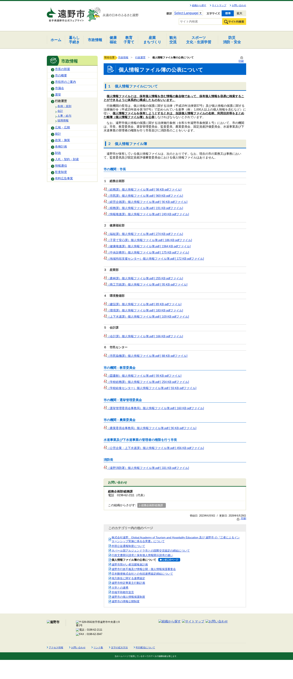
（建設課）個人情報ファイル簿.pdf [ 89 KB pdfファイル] (144, 304)
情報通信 (61, 165)
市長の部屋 (62, 69)
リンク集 (98, 647)
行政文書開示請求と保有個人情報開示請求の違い (142, 555)
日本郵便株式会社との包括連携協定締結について (142, 573)
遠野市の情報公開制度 (126, 601)
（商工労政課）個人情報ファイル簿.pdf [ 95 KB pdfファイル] (147, 284)
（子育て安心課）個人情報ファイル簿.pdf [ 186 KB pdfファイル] (149, 240)
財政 (58, 153)
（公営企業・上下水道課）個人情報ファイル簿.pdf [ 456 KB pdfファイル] (155, 448)
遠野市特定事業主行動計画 (128, 582)
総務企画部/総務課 (152, 505)
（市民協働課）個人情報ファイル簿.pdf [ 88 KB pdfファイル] (147, 355)
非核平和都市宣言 (123, 592)
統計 (58, 133)
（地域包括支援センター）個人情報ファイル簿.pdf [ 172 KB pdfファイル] (155, 258)
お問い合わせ (239, 5)
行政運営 (61, 101)
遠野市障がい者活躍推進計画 (130, 564)
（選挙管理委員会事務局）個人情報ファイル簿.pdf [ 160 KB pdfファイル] (155, 408)
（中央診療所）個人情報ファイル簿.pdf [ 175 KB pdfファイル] (148, 252)
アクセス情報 (56, 647)
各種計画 (61, 146)
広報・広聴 (62, 127)
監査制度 (61, 172)
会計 (60, 111)
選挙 (58, 94)
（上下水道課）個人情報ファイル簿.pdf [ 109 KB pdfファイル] (148, 316)
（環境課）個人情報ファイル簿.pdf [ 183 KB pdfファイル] (145, 310)
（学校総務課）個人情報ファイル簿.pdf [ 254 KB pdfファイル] (148, 382)
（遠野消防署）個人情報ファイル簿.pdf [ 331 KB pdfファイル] (148, 468)
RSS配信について (145, 647)
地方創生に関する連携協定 (128, 578)
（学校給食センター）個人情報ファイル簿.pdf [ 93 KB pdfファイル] (151, 388)
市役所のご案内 (65, 81)
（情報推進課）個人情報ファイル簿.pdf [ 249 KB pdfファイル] (148, 214)
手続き (74, 39)
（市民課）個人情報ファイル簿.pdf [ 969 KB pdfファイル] (145, 195)
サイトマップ (219, 5)
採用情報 (63, 120)
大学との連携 (120, 587)
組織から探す (199, 5)
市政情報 (123, 57)
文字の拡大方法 (119, 647)
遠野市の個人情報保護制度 (128, 596)
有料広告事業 (64, 178)
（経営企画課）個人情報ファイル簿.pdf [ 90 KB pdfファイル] (147, 202)
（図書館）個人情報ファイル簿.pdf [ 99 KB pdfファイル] (144, 375)
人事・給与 (64, 115)
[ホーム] (66, 13)
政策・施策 (62, 140)
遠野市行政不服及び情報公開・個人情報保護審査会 (144, 569)
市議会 (59, 88)
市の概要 (61, 75)
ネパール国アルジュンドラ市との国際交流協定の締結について (151, 550)
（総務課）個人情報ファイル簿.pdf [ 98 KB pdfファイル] (144, 189)
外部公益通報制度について (128, 546)
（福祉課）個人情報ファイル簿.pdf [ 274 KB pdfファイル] (145, 234)
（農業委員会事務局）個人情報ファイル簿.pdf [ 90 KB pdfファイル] (151, 428)
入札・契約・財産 (67, 159)
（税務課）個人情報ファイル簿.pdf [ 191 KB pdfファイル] (145, 208)
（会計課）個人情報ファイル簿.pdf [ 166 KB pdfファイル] (145, 336)
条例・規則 (64, 106)
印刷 (243, 518)
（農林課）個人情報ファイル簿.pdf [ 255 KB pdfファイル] (145, 278)
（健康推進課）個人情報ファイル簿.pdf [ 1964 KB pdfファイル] (149, 246)
